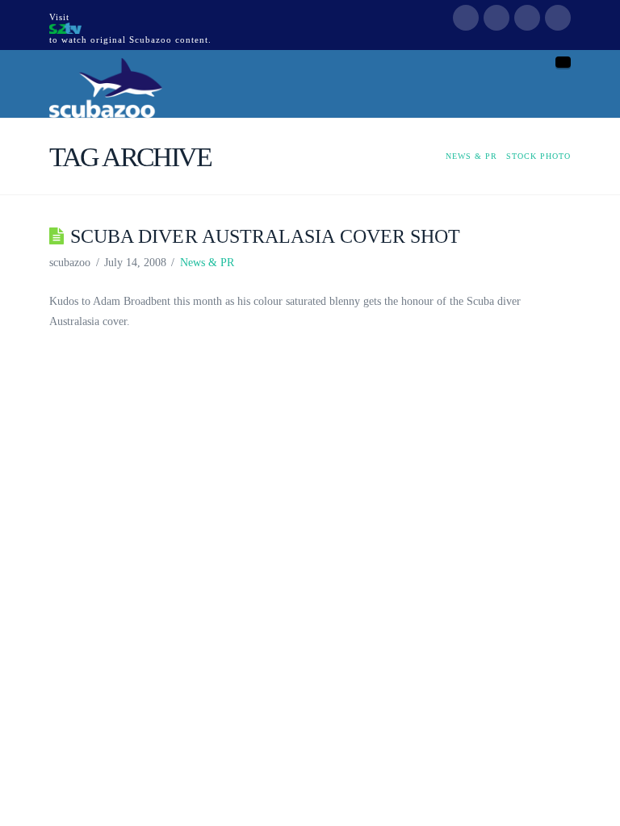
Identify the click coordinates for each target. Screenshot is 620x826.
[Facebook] (466, 18)
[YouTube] (527, 18)
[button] (563, 62)
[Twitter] (496, 18)
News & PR (207, 263)
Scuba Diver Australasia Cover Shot (265, 236)
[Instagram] (558, 18)
